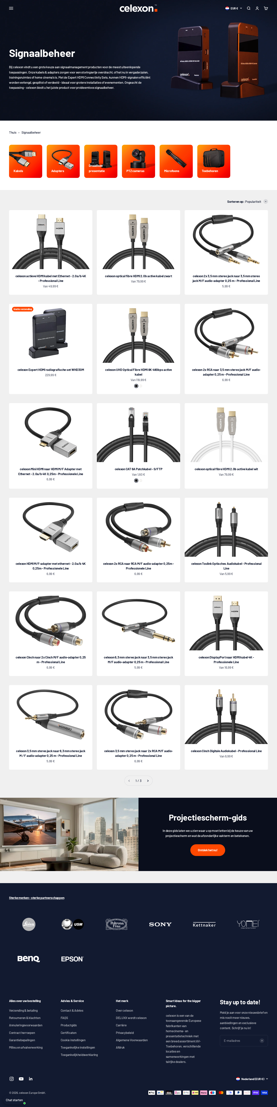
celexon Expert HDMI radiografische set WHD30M (51, 369)
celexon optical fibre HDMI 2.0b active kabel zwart (138, 276)
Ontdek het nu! (207, 850)
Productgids (69, 1025)
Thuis (12, 132)
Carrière (121, 1025)
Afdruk (120, 1047)
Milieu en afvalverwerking (26, 1047)
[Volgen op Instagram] (11, 1078)
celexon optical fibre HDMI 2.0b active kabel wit (226, 469)
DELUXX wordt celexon (131, 1018)
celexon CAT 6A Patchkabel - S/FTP (138, 469)
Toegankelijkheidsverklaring (79, 1054)
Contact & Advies (72, 1010)
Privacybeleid (125, 1032)
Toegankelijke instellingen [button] (78, 1047)
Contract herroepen (22, 1032)
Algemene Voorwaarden (132, 1040)
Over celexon (124, 1010)
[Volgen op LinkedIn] (30, 1078)
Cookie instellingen (73, 1040)
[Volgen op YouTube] (21, 1078)
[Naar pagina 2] (147, 780)
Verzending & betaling (23, 1010)
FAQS (64, 1018)
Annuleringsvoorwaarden (25, 1025)
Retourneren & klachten (24, 1018)
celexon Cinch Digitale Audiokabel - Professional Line (226, 751)
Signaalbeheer (31, 132)
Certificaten (69, 1032)
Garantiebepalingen (22, 1040)
